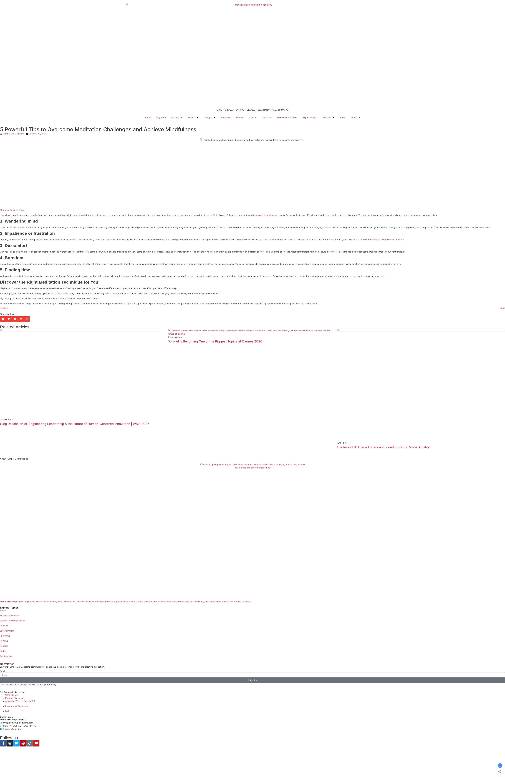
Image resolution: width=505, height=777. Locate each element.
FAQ (7, 711)
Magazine (161, 117)
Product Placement (14, 698)
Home (148, 117)
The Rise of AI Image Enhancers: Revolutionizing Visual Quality (383, 447)
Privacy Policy (236, 770)
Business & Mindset (9, 615)
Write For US (11, 694)
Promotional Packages (16, 706)
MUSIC (191, 117)
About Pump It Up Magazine (14, 458)
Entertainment (7, 630)
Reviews (4, 640)
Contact (271, 770)
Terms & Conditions (252, 770)
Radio (342, 117)
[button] (3, 319)
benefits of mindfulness (381, 239)
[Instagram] (10, 743)
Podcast (327, 117)
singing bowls (322, 227)
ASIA (251, 117)
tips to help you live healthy (260, 215)
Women (240, 117)
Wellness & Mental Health (12, 620)
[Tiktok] (29, 743)
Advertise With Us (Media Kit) (20, 701)
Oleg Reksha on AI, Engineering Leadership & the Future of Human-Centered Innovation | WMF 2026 (74, 424)
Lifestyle (208, 117)
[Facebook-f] (3, 743)
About (354, 117)
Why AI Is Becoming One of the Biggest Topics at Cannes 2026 (215, 341)
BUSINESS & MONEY (287, 117)
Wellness (175, 117)
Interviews (226, 117)
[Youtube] (36, 743)
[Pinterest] (23, 743)
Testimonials (6, 656)
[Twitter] (16, 743)
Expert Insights (310, 117)
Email (2, 671)
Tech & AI (267, 117)
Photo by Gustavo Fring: (12, 210)
